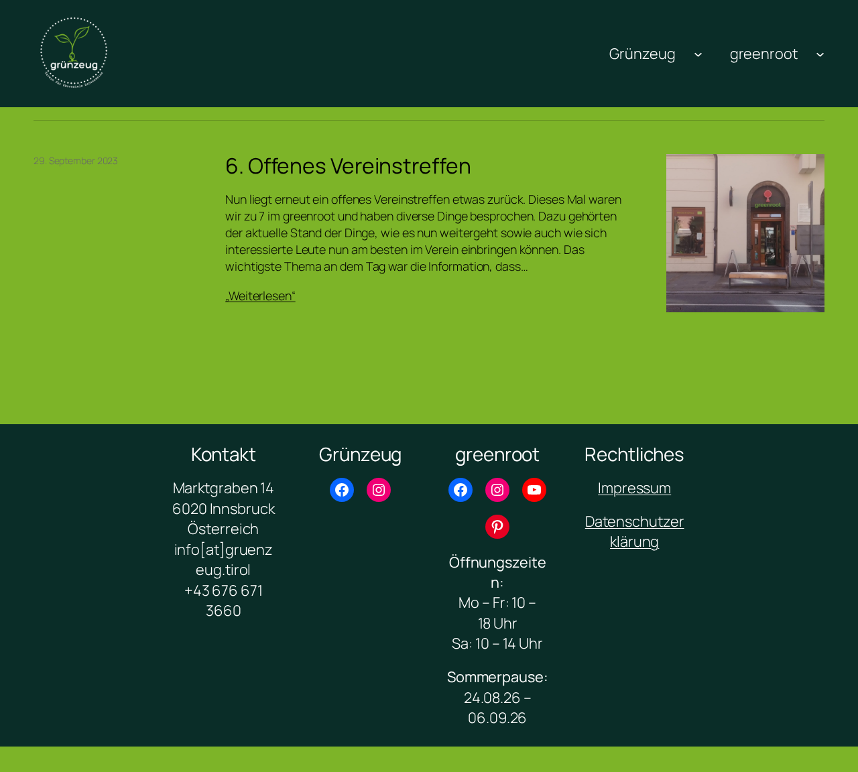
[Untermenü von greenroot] (820, 53)
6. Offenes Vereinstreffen (348, 166)
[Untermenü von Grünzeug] (698, 53)
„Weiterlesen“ (260, 295)
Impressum (634, 488)
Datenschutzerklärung (634, 531)
